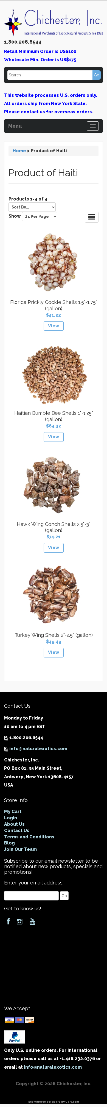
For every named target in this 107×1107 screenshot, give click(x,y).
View (53, 325)
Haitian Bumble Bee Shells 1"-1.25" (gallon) (53, 416)
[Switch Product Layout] (91, 217)
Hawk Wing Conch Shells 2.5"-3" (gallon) (53, 527)
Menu (15, 125)
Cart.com (72, 1101)
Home (19, 150)
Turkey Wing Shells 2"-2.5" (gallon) (54, 635)
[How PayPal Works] (14, 1036)
